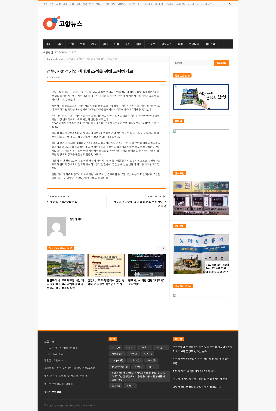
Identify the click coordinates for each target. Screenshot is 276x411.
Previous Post (59, 196)
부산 (139, 3)
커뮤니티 (194, 44)
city (129, 347)
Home (49, 59)
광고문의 (159, 3)
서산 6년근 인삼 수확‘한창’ (62, 202)
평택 (113, 3)
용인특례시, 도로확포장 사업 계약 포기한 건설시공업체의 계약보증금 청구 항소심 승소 (65, 283)
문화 (71, 3)
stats (151, 360)
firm (133, 354)
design (161, 347)
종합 (45, 3)
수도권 (190, 3)
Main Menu (60, 59)
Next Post (154, 196)
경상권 (208, 3)
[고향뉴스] (62, 23)
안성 (107, 3)
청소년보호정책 (52, 392)
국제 (60, 44)
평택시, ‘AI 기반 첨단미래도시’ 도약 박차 (194, 371)
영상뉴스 (122, 3)
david (144, 347)
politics (135, 360)
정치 (78, 3)
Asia (116, 347)
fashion (117, 354)
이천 (130, 385)
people (117, 360)
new (148, 354)
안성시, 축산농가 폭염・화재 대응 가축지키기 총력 (200, 379)
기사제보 (148, 3)
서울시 (99, 3)
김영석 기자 (76, 219)
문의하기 (170, 3)
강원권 (199, 3)
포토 (52, 3)
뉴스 (116, 385)
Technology (119, 366)
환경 (85, 3)
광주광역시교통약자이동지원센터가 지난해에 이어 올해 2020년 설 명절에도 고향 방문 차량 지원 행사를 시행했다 (138, 376)
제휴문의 (180, 3)
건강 (93, 44)
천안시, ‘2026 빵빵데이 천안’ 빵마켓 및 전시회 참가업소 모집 (106, 282)
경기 (48, 44)
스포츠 (132, 3)
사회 (58, 3)
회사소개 (210, 44)
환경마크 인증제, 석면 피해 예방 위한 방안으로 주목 (139, 204)
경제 (65, 3)
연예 (91, 3)
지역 (138, 44)
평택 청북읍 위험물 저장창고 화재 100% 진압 (197, 387)
